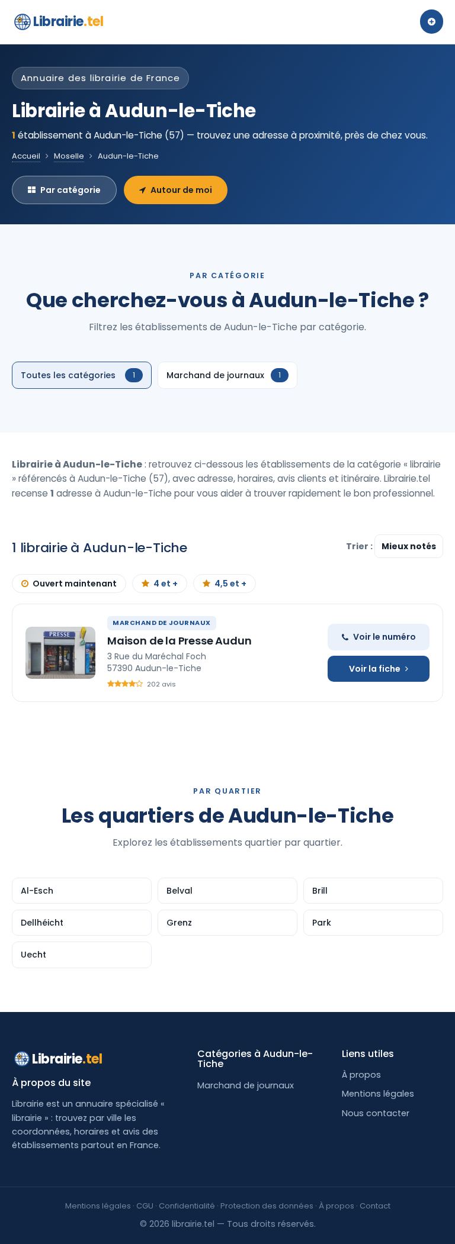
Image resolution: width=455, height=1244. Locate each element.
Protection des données (266, 1205)
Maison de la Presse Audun (179, 640)
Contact (375, 1205)
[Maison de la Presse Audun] (60, 653)
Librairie (68, 21)
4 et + (165, 583)
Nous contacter (375, 1113)
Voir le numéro (384, 637)
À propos (361, 1075)
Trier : (360, 546)
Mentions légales (378, 1094)
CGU (144, 1205)
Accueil (26, 156)
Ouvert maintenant (75, 583)
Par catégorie (70, 190)
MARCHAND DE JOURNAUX (162, 622)
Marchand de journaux (245, 1085)
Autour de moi (181, 190)
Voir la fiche (374, 669)
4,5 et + (230, 583)
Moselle (69, 156)
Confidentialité (187, 1205)
